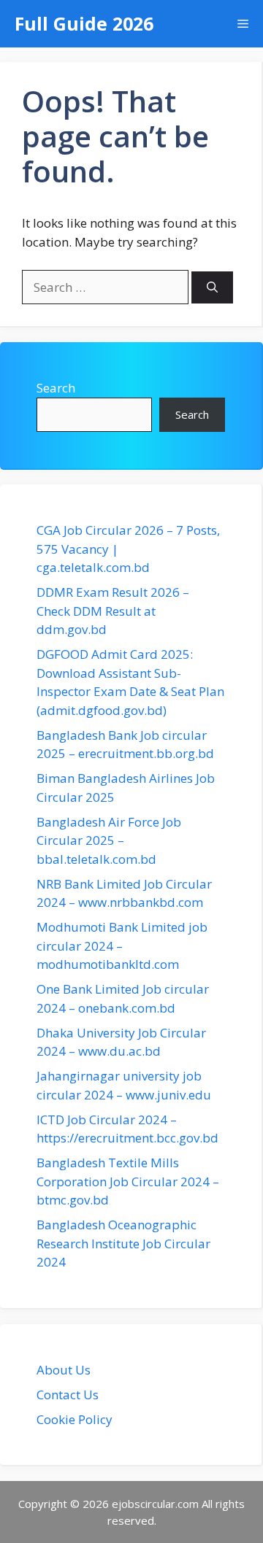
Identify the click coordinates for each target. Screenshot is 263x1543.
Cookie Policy (75, 1419)
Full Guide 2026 (84, 23)
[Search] (212, 287)
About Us (64, 1369)
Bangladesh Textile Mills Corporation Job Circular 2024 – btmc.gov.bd (128, 1181)
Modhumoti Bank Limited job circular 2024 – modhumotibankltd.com (122, 945)
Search (56, 387)
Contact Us (68, 1394)
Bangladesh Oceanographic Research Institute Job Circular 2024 (123, 1243)
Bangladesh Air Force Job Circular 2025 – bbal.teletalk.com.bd (109, 840)
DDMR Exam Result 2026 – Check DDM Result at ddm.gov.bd (113, 611)
